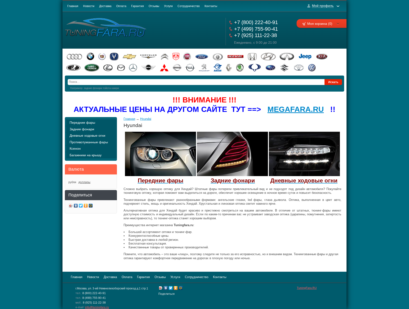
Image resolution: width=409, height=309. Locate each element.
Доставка (105, 6)
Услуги (168, 6)
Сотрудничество (189, 6)
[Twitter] (80, 206)
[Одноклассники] (85, 206)
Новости (88, 6)
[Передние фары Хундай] (160, 175)
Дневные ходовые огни (87, 135)
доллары (84, 182)
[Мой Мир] (90, 206)
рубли (72, 182)
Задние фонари (82, 129)
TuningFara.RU (307, 288)
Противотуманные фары (89, 142)
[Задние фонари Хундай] (232, 175)
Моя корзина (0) (319, 23)
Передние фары (82, 122)
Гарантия (137, 6)
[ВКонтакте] (75, 206)
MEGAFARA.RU (295, 109)
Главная (72, 6)
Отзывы (154, 6)
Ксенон (75, 148)
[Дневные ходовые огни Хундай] (304, 175)
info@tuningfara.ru (97, 307)
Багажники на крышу (86, 155)
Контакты (210, 6)
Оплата (121, 6)
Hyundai (145, 119)
